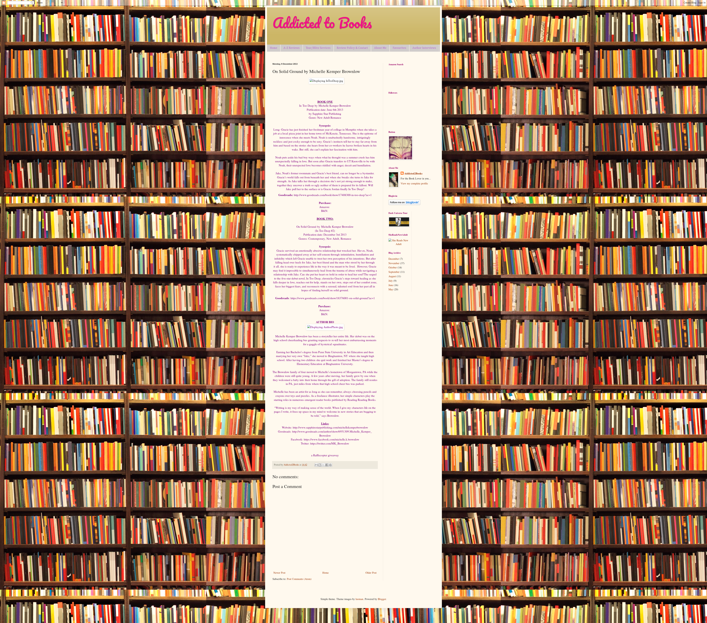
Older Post (371, 572)
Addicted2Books (413, 173)
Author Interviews (424, 48)
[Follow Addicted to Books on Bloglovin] (404, 204)
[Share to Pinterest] (330, 465)
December (393, 258)
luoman (359, 599)
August (392, 276)
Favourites (399, 48)
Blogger (382, 599)
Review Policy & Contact (352, 48)
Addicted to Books (322, 22)
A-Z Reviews (292, 48)
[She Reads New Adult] (398, 244)
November (393, 263)
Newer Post (279, 572)
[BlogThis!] (320, 465)
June (390, 285)
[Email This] (316, 465)
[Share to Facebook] (327, 465)
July (390, 280)
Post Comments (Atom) (299, 579)
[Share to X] (323, 465)
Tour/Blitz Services (318, 48)
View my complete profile (414, 183)
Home (273, 48)
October (392, 267)
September (394, 272)
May (390, 289)
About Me (380, 48)
